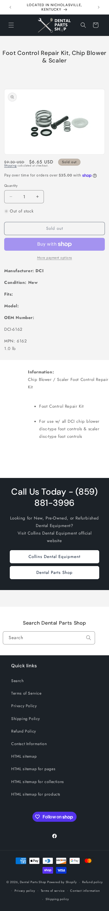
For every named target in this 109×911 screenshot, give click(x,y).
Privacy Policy (24, 706)
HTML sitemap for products (35, 794)
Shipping (10, 165)
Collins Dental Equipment (54, 557)
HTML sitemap (24, 756)
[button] (11, 25)
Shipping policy (57, 899)
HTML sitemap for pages (33, 769)
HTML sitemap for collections (37, 781)
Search (17, 680)
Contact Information (29, 743)
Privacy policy (25, 890)
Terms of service (53, 890)
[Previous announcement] (10, 7)
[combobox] (49, 638)
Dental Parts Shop (54, 572)
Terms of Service (26, 693)
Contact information (85, 890)
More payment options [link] (54, 257)
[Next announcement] (99, 7)
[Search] (88, 638)
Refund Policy (23, 731)
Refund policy (92, 882)
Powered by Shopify (62, 882)
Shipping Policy (25, 718)
